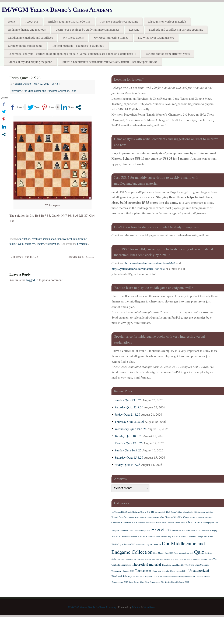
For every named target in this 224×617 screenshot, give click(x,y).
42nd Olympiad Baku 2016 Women (174, 517)
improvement (64, 239)
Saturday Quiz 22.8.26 (129, 407)
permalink (82, 243)
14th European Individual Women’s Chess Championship (172, 512)
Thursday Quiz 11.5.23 (24, 257)
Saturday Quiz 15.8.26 (129, 457)
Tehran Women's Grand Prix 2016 (199, 559)
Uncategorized (198, 570)
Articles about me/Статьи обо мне (69, 21)
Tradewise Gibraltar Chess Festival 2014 (169, 570)
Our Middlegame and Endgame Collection (45, 90)
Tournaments (143, 570)
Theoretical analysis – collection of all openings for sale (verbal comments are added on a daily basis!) (72, 53)
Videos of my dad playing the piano (30, 61)
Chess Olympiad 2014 (209, 522)
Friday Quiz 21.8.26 (127, 414)
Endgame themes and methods (27, 29)
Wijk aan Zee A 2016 (153, 576)
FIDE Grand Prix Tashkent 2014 (129, 536)
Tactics (40, 243)
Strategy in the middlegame (25, 45)
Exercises (15, 90)
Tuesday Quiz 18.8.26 (128, 436)
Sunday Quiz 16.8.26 (128, 450)
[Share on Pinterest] (47, 107)
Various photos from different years (168, 53)
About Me (32, 21)
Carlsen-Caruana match (176, 522)
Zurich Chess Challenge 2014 (177, 582)
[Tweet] (33, 107)
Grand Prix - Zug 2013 (144, 544)
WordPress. (150, 607)
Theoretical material (146, 564)
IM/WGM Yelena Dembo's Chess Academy (57, 9)
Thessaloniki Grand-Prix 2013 (173, 565)
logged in (32, 280)
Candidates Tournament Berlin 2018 (151, 522)
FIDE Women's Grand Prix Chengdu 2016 (191, 536)
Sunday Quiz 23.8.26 (128, 400)
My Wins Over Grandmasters (156, 37)
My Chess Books (73, 37)
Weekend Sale (119, 576)
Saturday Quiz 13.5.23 (81, 257)
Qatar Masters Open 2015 (183, 553)
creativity (37, 239)
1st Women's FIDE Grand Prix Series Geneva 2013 (130, 512)
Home (12, 21)
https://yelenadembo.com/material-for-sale (138, 268)
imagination (49, 239)
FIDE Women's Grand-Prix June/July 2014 (159, 536)
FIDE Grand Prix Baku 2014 (183, 530)
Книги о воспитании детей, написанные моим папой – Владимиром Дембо (110, 61)
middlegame (80, 239)
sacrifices (30, 243)
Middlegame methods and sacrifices (30, 37)
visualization (52, 243)
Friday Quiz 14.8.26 (127, 464)
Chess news (193, 522)
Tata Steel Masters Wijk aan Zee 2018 (171, 559)
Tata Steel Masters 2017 (145, 559)
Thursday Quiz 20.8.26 (129, 421)
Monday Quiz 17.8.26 (128, 443)
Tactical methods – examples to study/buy (78, 45)
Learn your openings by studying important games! (87, 29)
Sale (113, 559)
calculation (24, 239)
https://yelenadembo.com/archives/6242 (150, 263)
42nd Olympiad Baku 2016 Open (147, 517)
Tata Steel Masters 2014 (126, 559)
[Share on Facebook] (15, 107)
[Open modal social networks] (78, 107)
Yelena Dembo (22, 83)
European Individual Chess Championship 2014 (130, 530)
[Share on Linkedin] (67, 107)
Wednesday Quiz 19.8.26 (130, 429)
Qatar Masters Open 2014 (163, 553)
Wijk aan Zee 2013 (136, 576)
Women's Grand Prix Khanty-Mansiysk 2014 (179, 576)
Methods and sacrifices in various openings (176, 29)
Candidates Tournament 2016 (123, 522)
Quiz (73, 90)
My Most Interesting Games (111, 37)
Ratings (208, 552)
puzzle (13, 243)
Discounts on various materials (167, 21)
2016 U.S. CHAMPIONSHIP (201, 517)
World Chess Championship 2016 (152, 582)
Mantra (136, 607)
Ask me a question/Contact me (119, 21)
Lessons (134, 29)
